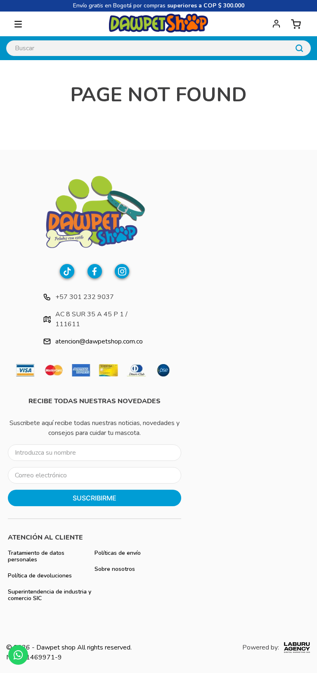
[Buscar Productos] (299, 48)
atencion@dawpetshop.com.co (99, 341)
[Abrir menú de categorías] (18, 24)
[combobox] (158, 48)
